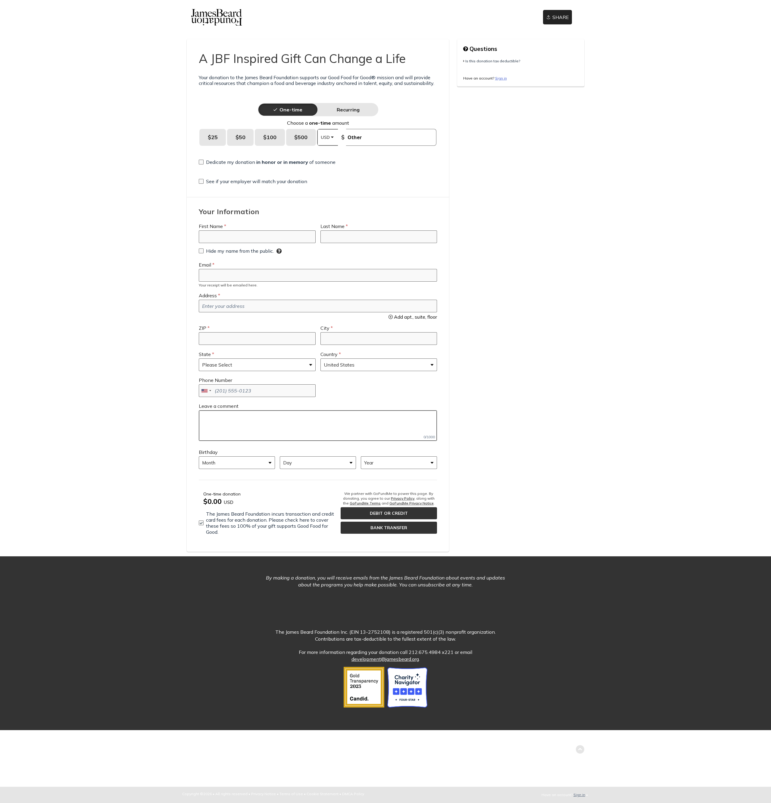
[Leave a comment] (318, 426)
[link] (216, 17)
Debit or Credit (389, 513)
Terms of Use (291, 794)
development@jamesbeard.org (385, 659)
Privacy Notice (263, 794)
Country (329, 354)
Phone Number (215, 380)
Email (205, 265)
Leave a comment (219, 406)
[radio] (290, 110)
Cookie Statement (323, 794)
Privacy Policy (402, 498)
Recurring (348, 110)
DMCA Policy (353, 794)
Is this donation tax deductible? (492, 61)
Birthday (208, 452)
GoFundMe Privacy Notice (411, 503)
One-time (290, 110)
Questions (482, 48)
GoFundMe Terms (365, 503)
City (324, 328)
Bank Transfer (388, 527)
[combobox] (206, 391)
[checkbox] (267, 162)
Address (208, 295)
